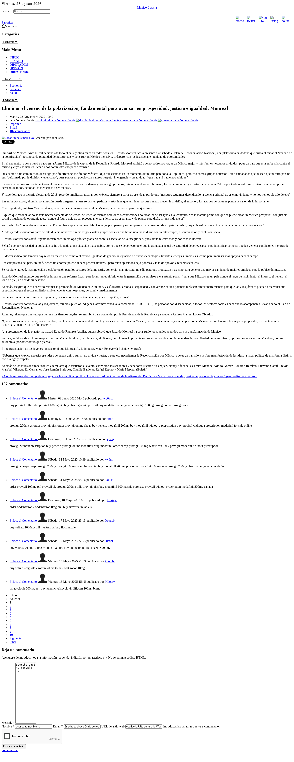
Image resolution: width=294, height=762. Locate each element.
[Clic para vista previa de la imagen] (18, 138)
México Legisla (147, 7)
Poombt (110, 561)
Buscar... (7, 11)
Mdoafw (110, 581)
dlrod (110, 418)
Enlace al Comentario (24, 398)
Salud (13, 92)
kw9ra (109, 459)
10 (11, 634)
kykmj (111, 439)
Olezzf (109, 541)
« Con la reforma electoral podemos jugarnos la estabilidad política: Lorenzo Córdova (56, 376)
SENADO (16, 61)
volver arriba (10, 750)
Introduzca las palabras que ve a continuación (191, 726)
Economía (16, 85)
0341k (109, 480)
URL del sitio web (113, 726)
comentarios (20, 131)
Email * (58, 726)
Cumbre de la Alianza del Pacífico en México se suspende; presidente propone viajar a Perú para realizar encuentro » (183, 376)
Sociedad (15, 89)
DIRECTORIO (19, 71)
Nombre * (8, 726)
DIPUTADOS (19, 64)
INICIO (15, 57)
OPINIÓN (16, 68)
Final (13, 642)
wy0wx (108, 398)
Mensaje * (8, 722)
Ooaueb (110, 520)
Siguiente (15, 638)
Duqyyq (112, 500)
